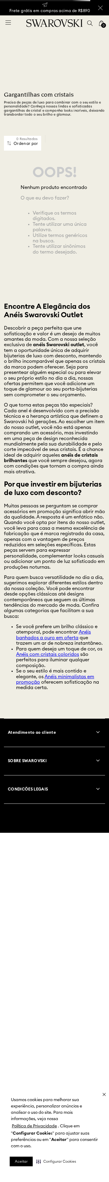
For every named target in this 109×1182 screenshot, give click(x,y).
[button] (56, 1161)
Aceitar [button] (21, 1161)
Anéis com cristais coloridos (47, 654)
